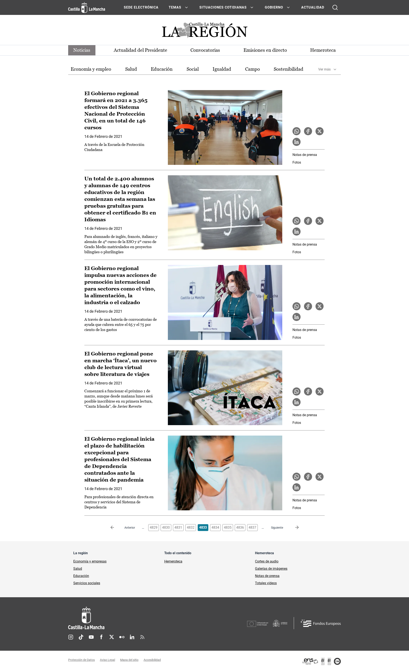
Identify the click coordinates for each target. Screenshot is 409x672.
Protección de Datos (81, 660)
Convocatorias (205, 50)
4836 (240, 527)
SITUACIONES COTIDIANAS (223, 7)
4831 (178, 527)
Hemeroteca (323, 50)
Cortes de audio (266, 561)
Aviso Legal (107, 660)
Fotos (296, 162)
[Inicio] (126, 618)
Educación (162, 69)
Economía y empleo (91, 69)
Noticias (81, 50)
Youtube (91, 637)
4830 (166, 527)
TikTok (81, 637)
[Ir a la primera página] (116, 527)
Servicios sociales (86, 583)
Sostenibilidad (288, 69)
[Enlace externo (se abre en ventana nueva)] (321, 661)
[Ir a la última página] (294, 527)
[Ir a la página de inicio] (86, 7)
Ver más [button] (324, 69)
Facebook (101, 637)
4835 (228, 527)
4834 (215, 527)
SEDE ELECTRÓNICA (141, 7)
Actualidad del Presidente (140, 50)
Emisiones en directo (265, 50)
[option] (91, 69)
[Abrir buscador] (335, 7)
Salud (131, 69)
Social (193, 69)
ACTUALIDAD (312, 7)
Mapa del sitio (129, 660)
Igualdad (222, 69)
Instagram (71, 637)
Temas (175, 7)
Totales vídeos (266, 583)
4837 (252, 527)
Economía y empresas (90, 561)
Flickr (122, 637)
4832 (190, 527)
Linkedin (132, 637)
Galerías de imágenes (271, 569)
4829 (153, 527)
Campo (252, 69)
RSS (142, 637)
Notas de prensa (304, 155)
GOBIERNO (274, 7)
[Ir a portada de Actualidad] (204, 31)
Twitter (112, 637)
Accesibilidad (152, 660)
